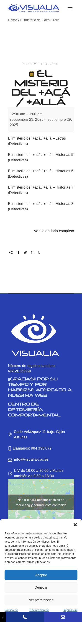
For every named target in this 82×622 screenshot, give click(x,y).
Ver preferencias (41, 600)
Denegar (41, 587)
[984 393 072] (25, 617)
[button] (75, 524)
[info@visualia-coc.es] (63, 617)
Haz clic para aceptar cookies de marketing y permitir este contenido (41, 502)
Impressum (70, 610)
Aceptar (41, 575)
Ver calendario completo (54, 231)
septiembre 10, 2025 (40, 64)
